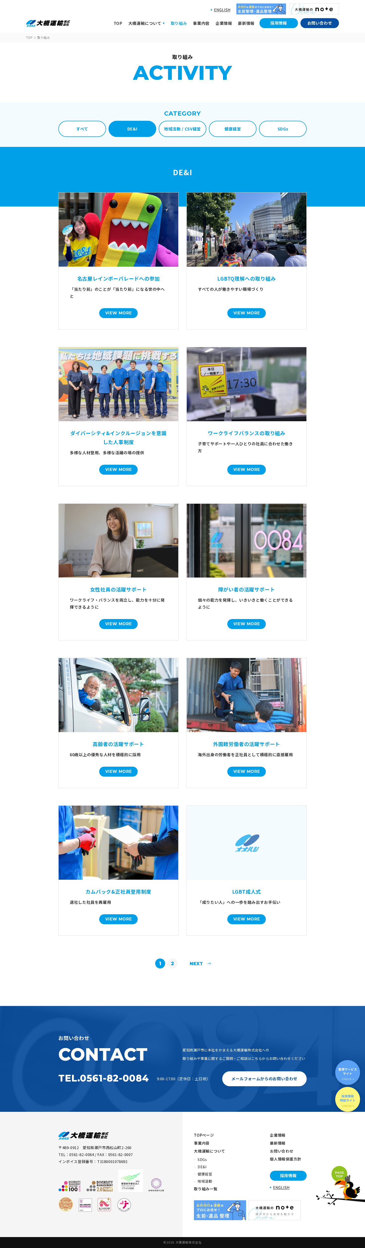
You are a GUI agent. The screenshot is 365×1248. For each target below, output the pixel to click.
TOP (118, 23)
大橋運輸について (209, 1151)
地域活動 (205, 1181)
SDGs (202, 1159)
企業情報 (224, 23)
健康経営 (205, 1173)
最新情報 (246, 23)
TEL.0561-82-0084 (103, 1078)
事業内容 (201, 23)
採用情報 (278, 23)
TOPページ (204, 1135)
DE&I (202, 1166)
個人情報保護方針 (285, 1159)
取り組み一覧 (206, 1188)
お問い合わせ (319, 23)
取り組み (179, 23)
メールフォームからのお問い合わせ (264, 1079)
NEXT (195, 963)
